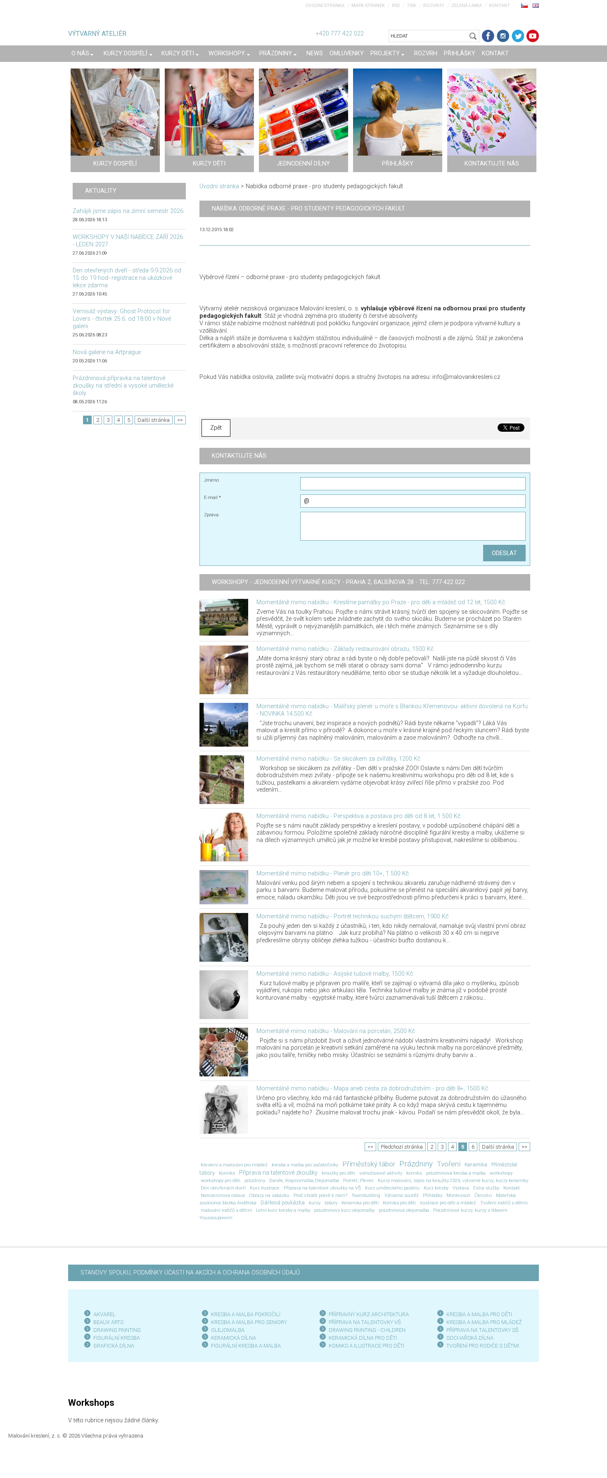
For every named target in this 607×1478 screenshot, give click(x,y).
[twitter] (518, 36)
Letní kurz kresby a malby (283, 1210)
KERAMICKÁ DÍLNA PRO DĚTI (363, 1338)
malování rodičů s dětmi (226, 1210)
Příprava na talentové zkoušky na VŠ (322, 1188)
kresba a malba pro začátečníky (305, 1165)
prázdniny (254, 1180)
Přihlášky (432, 1195)
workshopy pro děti (220, 1180)
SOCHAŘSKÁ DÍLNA (469, 1338)
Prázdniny (416, 1163)
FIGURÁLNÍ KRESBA (116, 1338)
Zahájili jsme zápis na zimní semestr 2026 (128, 211)
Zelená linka (466, 5)
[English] (535, 5)
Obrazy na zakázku (269, 1195)
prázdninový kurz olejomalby (344, 1210)
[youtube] (532, 36)
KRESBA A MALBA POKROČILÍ (245, 1314)
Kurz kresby (436, 1188)
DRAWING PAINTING (117, 1330)
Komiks (227, 1173)
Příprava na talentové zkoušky (278, 1172)
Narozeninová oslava (223, 1195)
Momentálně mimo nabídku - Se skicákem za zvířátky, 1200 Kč (338, 758)
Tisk (411, 5)
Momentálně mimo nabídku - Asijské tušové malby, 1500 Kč (334, 973)
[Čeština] (524, 5)
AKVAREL (104, 1314)
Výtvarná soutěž (401, 1195)
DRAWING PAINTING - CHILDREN (367, 1330)
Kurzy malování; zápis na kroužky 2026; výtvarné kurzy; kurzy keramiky (453, 1180)
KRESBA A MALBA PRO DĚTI (479, 1314)
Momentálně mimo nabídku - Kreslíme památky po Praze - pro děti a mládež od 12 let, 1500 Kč (380, 602)
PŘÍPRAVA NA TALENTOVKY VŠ (365, 1322)
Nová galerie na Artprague (107, 352)
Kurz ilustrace (265, 1188)
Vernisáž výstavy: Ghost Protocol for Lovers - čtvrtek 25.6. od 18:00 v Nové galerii (122, 319)
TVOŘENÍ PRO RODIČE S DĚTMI (482, 1346)
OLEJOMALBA (227, 1330)
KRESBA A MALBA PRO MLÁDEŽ (484, 1322)
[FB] (488, 36)
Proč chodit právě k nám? (320, 1195)
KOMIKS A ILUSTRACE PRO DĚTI (366, 1346)
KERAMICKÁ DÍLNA (233, 1338)
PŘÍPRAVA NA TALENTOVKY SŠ (482, 1330)
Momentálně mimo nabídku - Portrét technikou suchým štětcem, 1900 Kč (352, 916)
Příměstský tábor (368, 1164)
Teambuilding (365, 1195)
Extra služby (486, 1188)
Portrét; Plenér (358, 1180)
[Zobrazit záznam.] (223, 616)
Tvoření (448, 1164)
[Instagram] (503, 36)
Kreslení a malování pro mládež (234, 1165)
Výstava (461, 1188)
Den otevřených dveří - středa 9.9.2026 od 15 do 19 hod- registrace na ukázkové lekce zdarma (127, 278)
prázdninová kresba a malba (456, 1173)
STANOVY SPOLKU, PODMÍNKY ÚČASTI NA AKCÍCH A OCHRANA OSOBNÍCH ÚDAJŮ (190, 1272)
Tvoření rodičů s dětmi (504, 1203)
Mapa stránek (368, 5)
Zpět (216, 427)
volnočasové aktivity (380, 1173)
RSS (396, 5)
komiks (414, 1173)
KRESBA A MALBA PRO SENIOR (247, 1322)
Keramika (476, 1164)
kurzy (314, 1203)
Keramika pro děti (360, 1203)
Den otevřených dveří (223, 1188)
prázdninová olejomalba (404, 1210)
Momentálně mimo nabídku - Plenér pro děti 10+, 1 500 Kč (332, 873)
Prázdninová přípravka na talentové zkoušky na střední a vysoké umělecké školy (123, 386)
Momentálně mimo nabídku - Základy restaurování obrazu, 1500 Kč (345, 649)
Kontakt (499, 5)
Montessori (458, 1195)
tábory (331, 1203)
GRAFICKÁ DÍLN (112, 1346)
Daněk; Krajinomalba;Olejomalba (304, 1180)
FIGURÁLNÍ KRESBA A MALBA (246, 1346)
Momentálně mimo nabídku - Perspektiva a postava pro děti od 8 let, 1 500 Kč (358, 816)
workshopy (501, 1173)
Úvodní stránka (325, 5)
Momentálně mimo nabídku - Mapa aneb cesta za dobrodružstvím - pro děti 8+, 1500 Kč (372, 1088)
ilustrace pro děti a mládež (448, 1203)
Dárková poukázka (283, 1202)
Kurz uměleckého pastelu (392, 1188)
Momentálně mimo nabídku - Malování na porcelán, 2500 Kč (335, 1031)
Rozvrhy (433, 5)
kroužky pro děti (338, 1173)
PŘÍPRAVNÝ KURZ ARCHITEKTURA (369, 1314)
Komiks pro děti (399, 1203)
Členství (483, 1195)
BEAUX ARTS (108, 1322)
